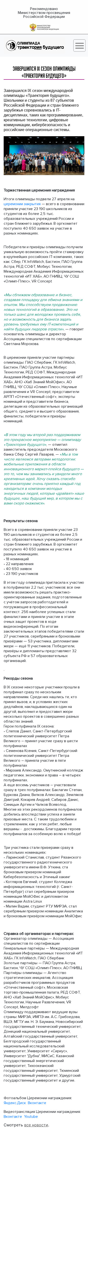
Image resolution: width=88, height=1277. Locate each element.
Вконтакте (37, 1102)
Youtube (31, 1116)
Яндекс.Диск (15, 1102)
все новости (36, 1124)
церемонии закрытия (22, 204)
